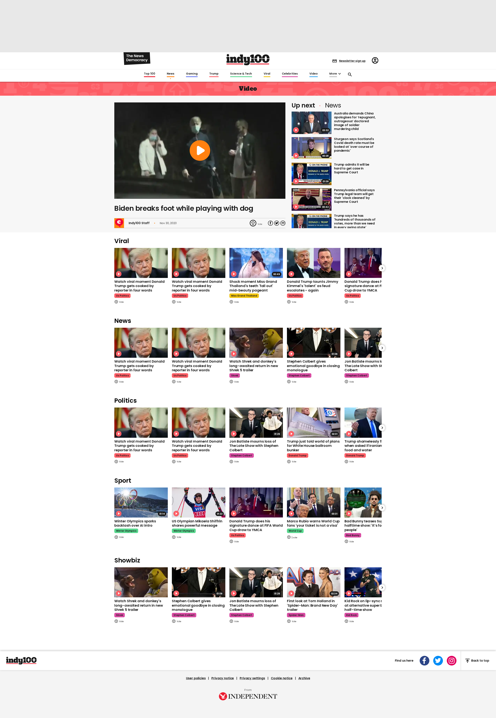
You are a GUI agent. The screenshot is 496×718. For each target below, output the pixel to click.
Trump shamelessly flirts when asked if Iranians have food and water (369, 445)
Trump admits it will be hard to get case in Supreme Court (351, 168)
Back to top (480, 661)
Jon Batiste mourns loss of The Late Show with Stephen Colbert (368, 365)
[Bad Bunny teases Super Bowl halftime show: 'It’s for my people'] (371, 503)
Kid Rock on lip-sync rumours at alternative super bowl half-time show (370, 605)
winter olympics (126, 530)
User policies (196, 678)
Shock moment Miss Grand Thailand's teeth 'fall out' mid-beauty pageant (253, 286)
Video (313, 74)
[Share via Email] (282, 223)
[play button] (199, 150)
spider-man (296, 615)
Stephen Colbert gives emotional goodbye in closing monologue (313, 365)
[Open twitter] (438, 661)
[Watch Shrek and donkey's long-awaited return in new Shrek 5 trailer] (256, 343)
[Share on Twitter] (276, 223)
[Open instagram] (451, 661)
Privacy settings (252, 678)
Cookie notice (282, 678)
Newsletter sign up (352, 61)
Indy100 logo (248, 59)
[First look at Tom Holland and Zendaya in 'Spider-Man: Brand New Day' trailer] (313, 582)
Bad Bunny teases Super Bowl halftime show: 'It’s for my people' (370, 525)
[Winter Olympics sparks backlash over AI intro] (141, 503)
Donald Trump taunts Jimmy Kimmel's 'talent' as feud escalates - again (312, 286)
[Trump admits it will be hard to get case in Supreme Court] (312, 174)
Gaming (192, 74)
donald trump (298, 455)
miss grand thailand (244, 295)
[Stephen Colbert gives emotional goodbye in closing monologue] (313, 343)
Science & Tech (241, 74)
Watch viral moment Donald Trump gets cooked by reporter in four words (139, 286)
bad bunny (352, 535)
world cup (295, 530)
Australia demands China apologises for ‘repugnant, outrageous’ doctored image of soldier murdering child (355, 121)
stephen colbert (299, 375)
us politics (122, 295)
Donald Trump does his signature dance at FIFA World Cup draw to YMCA (371, 286)
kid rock (351, 615)
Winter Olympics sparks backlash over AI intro (135, 523)
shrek (234, 375)
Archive (304, 678)
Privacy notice (222, 678)
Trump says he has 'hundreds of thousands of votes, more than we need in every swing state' (354, 221)
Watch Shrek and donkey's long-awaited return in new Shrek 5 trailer (253, 365)
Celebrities (290, 74)
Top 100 (149, 74)
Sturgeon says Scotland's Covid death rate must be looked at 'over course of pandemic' (354, 145)
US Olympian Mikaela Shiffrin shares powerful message (197, 523)
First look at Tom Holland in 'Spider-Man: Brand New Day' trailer (312, 605)
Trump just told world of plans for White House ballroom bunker (313, 445)
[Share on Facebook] (270, 223)
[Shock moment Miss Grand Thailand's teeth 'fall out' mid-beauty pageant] (256, 263)
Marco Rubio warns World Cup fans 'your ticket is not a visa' (313, 523)
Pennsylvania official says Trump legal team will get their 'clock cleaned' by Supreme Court (354, 196)
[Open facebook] (424, 661)
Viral (267, 74)
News (170, 74)
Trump (214, 74)
